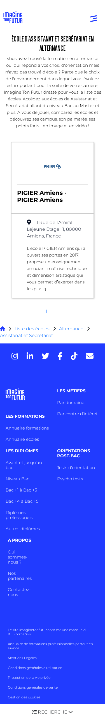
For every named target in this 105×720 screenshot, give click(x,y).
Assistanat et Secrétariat (26, 335)
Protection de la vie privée (29, 677)
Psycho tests (70, 478)
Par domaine (70, 402)
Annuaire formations (27, 428)
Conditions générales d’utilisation (35, 668)
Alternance (71, 328)
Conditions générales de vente (33, 687)
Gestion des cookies (24, 697)
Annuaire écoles (22, 439)
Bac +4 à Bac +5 (22, 501)
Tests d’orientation (76, 467)
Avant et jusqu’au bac (24, 465)
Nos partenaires (20, 576)
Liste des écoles (32, 328)
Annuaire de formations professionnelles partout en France (50, 646)
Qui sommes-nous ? (17, 557)
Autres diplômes (23, 528)
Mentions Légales (22, 658)
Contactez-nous (19, 592)
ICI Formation (19, 634)
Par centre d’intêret (77, 413)
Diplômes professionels (19, 515)
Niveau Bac (17, 478)
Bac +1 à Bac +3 (21, 490)
